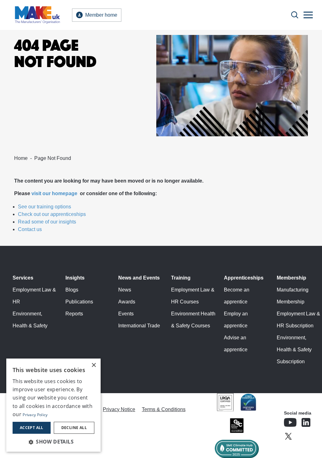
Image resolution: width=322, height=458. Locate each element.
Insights (75, 277)
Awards (126, 301)
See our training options (44, 206)
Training (181, 277)
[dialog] (53, 405)
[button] (53, 441)
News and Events (139, 277)
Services (23, 277)
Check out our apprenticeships (52, 214)
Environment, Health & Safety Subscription (294, 349)
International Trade (139, 325)
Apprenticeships (244, 277)
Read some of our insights (47, 221)
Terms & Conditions (164, 409)
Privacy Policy (35, 414)
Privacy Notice (119, 409)
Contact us (30, 229)
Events (126, 313)
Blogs (71, 289)
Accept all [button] (31, 427)
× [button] (93, 365)
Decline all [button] (74, 427)
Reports (74, 313)
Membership (291, 277)
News (124, 289)
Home (21, 158)
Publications (79, 301)
